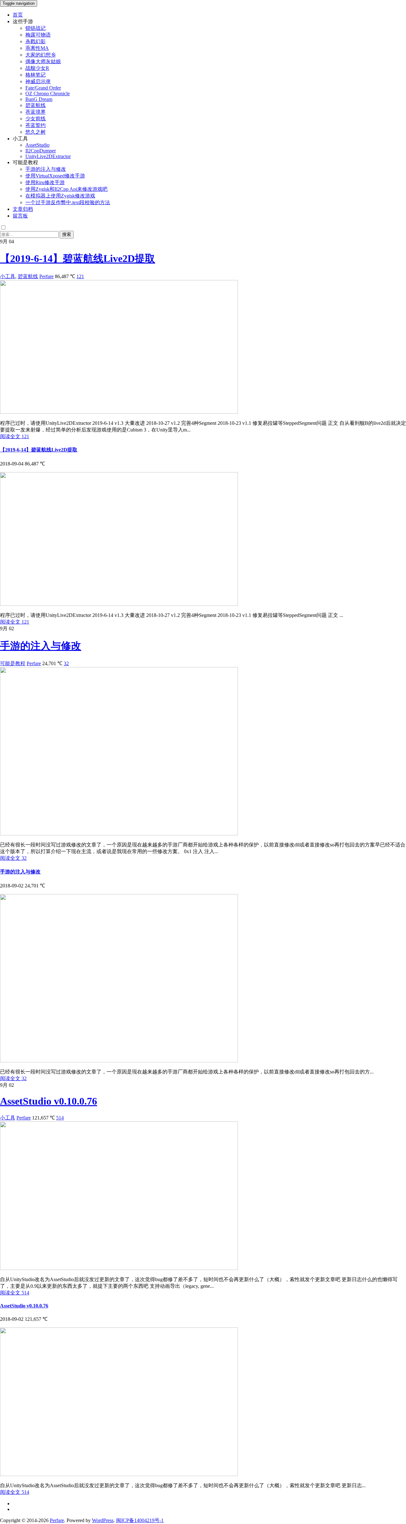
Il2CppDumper (40, 150)
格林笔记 (35, 74)
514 (60, 1117)
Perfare (46, 276)
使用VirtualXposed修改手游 (55, 175)
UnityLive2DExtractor (48, 156)
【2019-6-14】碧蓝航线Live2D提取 (77, 258)
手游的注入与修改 (45, 169)
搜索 (66, 234)
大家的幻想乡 (40, 54)
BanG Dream (38, 99)
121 (80, 276)
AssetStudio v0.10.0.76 (48, 1101)
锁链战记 (35, 28)
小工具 (7, 276)
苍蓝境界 (35, 112)
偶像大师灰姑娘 (43, 61)
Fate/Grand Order (43, 87)
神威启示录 (38, 81)
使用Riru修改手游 (45, 182)
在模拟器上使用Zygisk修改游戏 (60, 195)
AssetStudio (37, 145)
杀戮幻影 (35, 41)
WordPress (103, 1520)
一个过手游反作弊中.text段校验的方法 (67, 202)
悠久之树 (35, 132)
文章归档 (23, 209)
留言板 (20, 215)
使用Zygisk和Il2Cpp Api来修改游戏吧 (66, 189)
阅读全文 (14, 436)
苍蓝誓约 (35, 125)
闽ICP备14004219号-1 (140, 1520)
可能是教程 (12, 663)
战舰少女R (37, 68)
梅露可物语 (38, 34)
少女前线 (35, 118)
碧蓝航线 (35, 105)
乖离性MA (37, 48)
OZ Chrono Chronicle (47, 93)
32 (66, 663)
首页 (18, 14)
